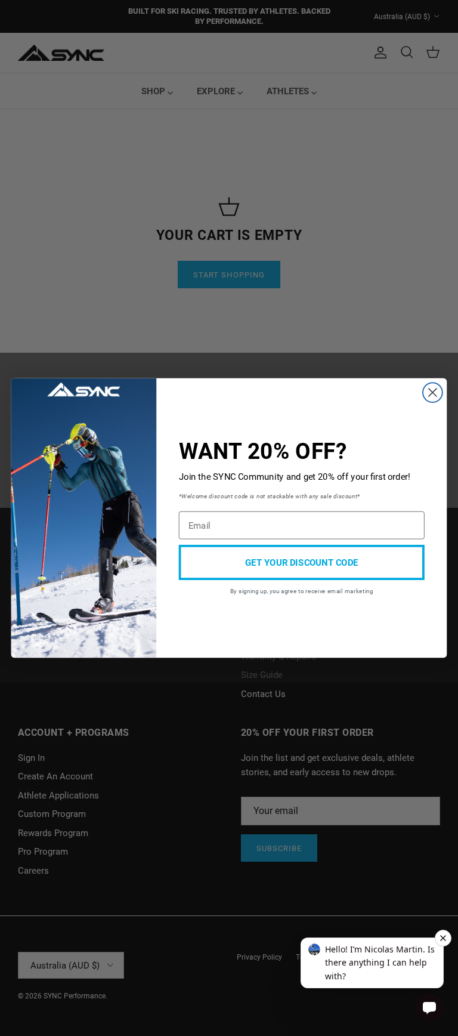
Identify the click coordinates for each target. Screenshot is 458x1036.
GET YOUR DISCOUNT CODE (301, 562)
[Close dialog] (432, 392)
